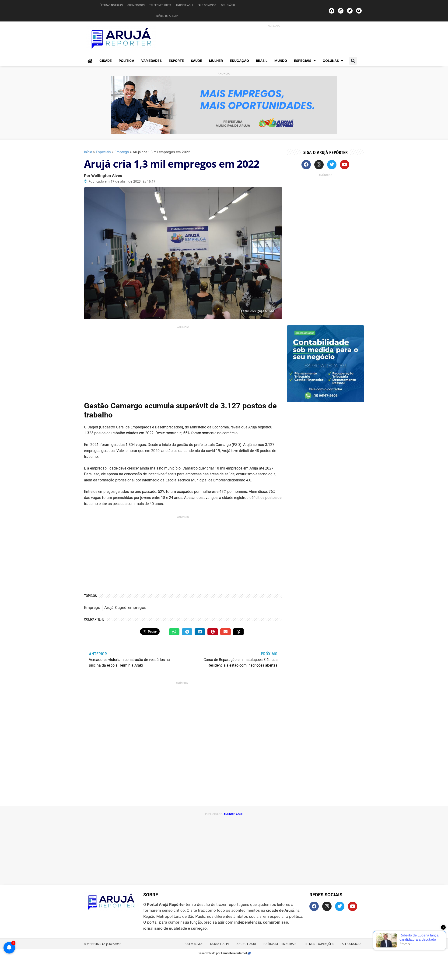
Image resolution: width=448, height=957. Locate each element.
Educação (239, 61)
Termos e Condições (318, 944)
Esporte (176, 61)
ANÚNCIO (274, 26)
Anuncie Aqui (184, 5)
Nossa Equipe (220, 944)
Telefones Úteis (160, 5)
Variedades (151, 61)
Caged (120, 607)
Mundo (280, 61)
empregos (137, 607)
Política (126, 61)
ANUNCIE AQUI (233, 814)
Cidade (105, 61)
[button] (353, 61)
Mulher (216, 61)
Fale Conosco (207, 5)
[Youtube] (359, 11)
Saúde (196, 61)
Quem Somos (136, 5)
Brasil (261, 61)
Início (88, 152)
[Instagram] (340, 11)
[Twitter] (350, 11)
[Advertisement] (269, 39)
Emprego (122, 152)
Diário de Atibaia (167, 16)
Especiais (302, 61)
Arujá (108, 607)
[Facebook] (331, 11)
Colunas (331, 61)
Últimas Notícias (111, 5)
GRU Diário (228, 5)
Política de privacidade (280, 944)
